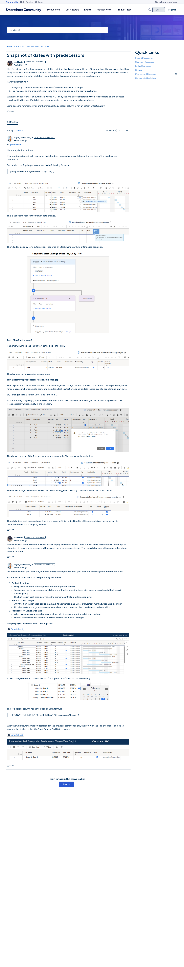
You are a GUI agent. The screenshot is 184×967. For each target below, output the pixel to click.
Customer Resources (144, 62)
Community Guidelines (145, 78)
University (40, 2)
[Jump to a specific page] (127, 130)
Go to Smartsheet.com (166, 2)
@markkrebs (16, 144)
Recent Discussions (144, 58)
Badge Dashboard (143, 66)
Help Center (26, 2)
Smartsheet (17, 629)
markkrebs (18, 62)
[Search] (149, 9)
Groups (138, 70)
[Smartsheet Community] (23, 10)
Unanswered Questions (156, 74)
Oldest (18, 130)
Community (12, 2)
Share (10, 111)
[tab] (12, 122)
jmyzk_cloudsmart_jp (23, 137)
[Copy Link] (25, 65)
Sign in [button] (66, 784)
